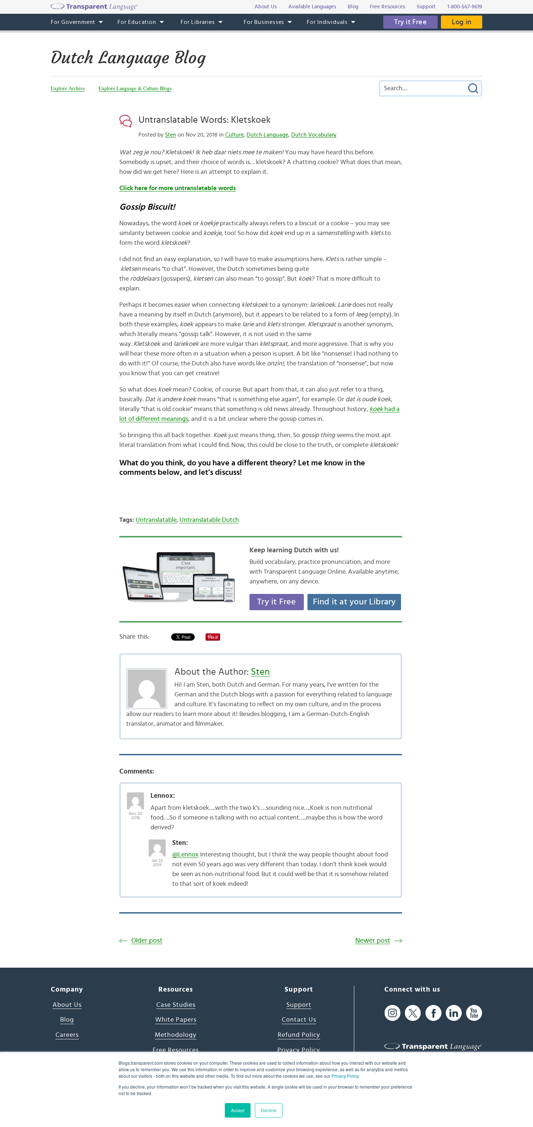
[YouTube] (474, 1013)
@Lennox (185, 854)
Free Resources (176, 1050)
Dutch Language (267, 135)
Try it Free (410, 22)
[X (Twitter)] (413, 1013)
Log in (461, 22)
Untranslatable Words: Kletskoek (204, 120)
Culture (234, 135)
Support (298, 1005)
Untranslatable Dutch (209, 520)
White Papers (176, 1020)
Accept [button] (237, 1110)
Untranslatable (156, 520)
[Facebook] (433, 1013)
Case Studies (175, 1005)
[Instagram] (392, 1013)
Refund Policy (299, 1035)
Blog (67, 1020)
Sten (170, 135)
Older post (146, 940)
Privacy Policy (345, 1076)
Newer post (372, 940)
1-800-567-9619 (464, 6)
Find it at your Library (354, 602)
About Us (67, 1005)
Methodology (176, 1035)
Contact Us (299, 1020)
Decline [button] (268, 1110)
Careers (67, 1035)
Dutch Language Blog (128, 57)
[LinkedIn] (454, 1013)
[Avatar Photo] (135, 797)
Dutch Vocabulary (313, 135)
